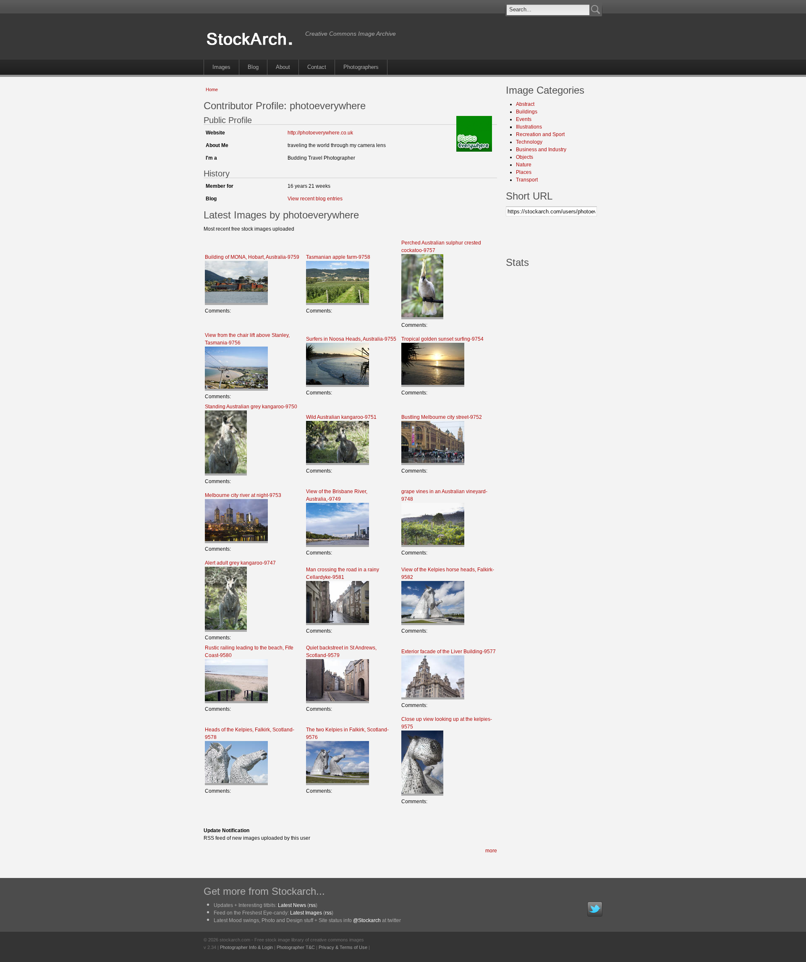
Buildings (526, 112)
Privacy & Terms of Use (343, 947)
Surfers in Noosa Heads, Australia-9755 (351, 339)
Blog (253, 67)
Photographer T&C (296, 947)
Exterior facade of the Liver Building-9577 (448, 651)
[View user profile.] (474, 150)
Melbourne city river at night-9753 (243, 495)
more (491, 851)
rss (312, 905)
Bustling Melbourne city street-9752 (441, 417)
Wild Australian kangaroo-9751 (341, 417)
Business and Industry (541, 149)
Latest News (292, 905)
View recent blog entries (315, 199)
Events (523, 119)
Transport (527, 180)
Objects (524, 157)
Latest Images (306, 913)
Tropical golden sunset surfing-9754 (442, 339)
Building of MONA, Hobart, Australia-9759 (252, 257)
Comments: (218, 311)
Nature (523, 165)
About (283, 67)
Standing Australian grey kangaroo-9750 (251, 407)
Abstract (525, 104)
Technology (529, 142)
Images (221, 67)
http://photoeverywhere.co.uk (320, 133)
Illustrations (529, 127)
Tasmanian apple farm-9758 (338, 257)
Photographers (361, 67)
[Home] (252, 45)
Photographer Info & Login (246, 947)
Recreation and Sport (540, 134)
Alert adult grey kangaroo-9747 (240, 563)
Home (212, 89)
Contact (316, 67)
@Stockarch (367, 920)
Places (523, 172)
